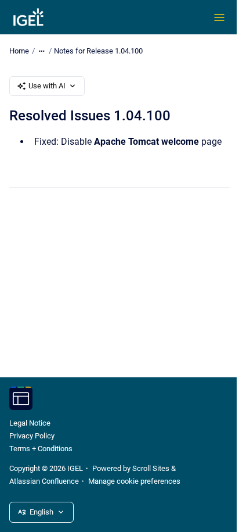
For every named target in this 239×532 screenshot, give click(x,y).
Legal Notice (29, 423)
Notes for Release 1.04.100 (98, 51)
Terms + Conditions (41, 448)
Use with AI (47, 85)
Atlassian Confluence (44, 481)
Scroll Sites (150, 468)
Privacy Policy (32, 435)
